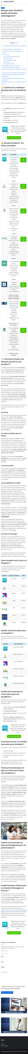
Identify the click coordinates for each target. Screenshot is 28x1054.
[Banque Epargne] (8, 1)
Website (3, 967)
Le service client (7, 58)
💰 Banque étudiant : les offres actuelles (11, 49)
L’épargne (6, 62)
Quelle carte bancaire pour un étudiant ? (11, 67)
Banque (7, 5)
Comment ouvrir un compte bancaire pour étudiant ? (14, 72)
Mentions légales (4, 1045)
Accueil (3, 5)
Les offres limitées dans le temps (11, 56)
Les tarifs (6, 54)
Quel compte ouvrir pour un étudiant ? (11, 65)
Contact (2, 1044)
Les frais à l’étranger (8, 63)
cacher (16, 42)
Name (2, 956)
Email (2, 961)
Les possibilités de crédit (9, 60)
